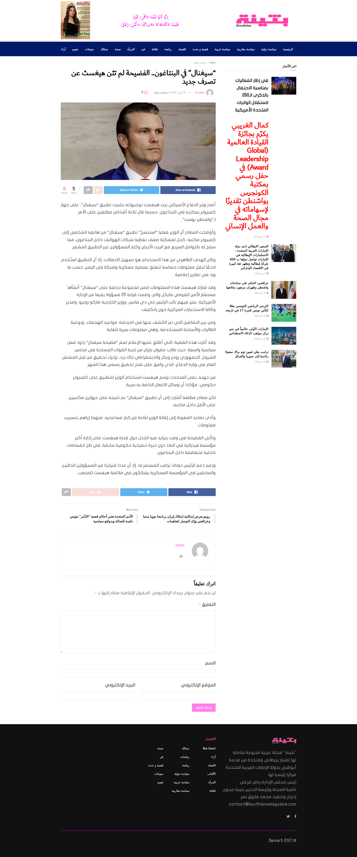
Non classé (209, 748)
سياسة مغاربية (246, 49)
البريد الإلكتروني (120, 685)
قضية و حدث (200, 49)
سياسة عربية (222, 49)
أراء (63, 49)
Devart (276, 840)
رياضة (168, 49)
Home (213, 62)
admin (201, 92)
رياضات (184, 757)
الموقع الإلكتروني (198, 685)
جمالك (104, 49)
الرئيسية (288, 49)
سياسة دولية (268, 49)
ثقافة (155, 49)
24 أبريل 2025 (178, 92)
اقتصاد (182, 49)
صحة (118, 49)
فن (143, 49)
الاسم (210, 663)
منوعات (89, 49)
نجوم (75, 49)
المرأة (131, 49)
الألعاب (211, 774)
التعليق (207, 604)
